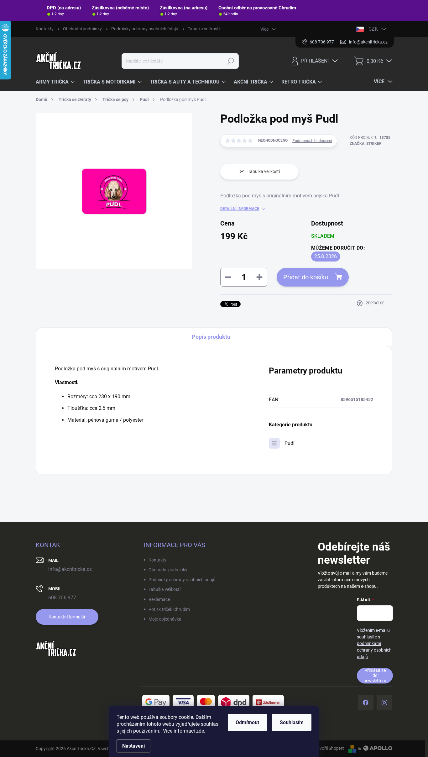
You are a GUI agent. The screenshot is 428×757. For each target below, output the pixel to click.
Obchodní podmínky (82, 28)
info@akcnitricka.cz (70, 569)
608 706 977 (62, 598)
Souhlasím (292, 722)
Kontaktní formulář (67, 616)
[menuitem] (56, 82)
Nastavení (133, 746)
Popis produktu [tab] (211, 336)
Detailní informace (239, 208)
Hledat (230, 61)
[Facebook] (365, 702)
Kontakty (45, 28)
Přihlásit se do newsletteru (374, 675)
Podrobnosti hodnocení (312, 141)
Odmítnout (247, 722)
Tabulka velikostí (204, 28)
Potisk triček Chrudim (169, 609)
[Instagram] (384, 702)
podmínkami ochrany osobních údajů (374, 650)
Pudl (289, 443)
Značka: (366, 143)
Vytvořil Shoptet (328, 748)
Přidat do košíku (305, 277)
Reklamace (159, 599)
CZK (373, 29)
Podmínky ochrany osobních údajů (144, 28)
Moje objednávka (165, 619)
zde (200, 731)
